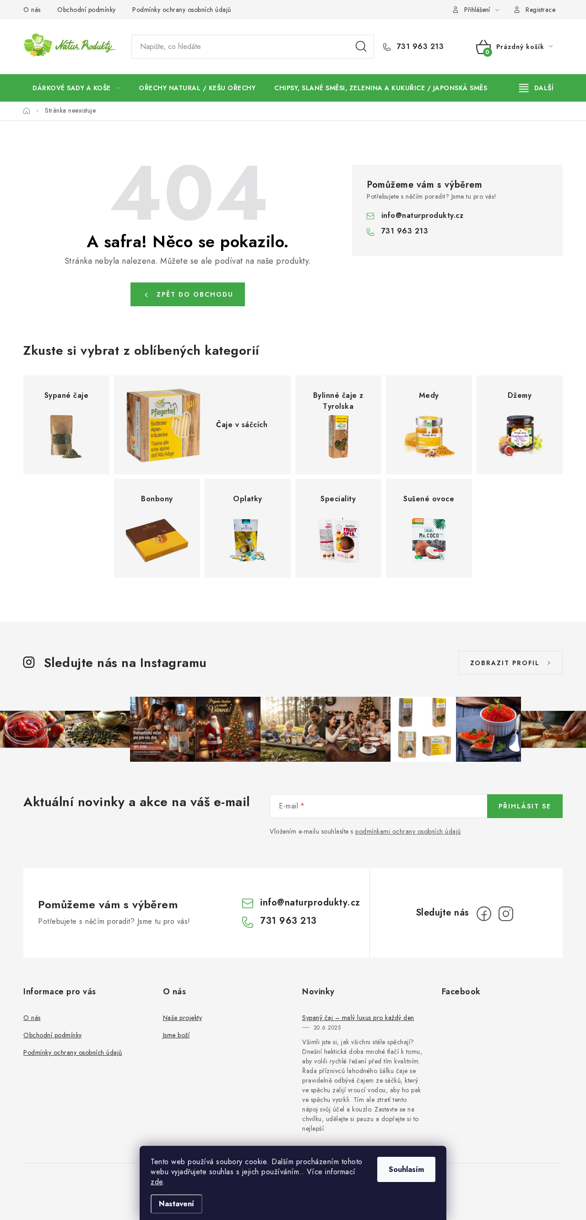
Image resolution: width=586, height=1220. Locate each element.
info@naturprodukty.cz (422, 215)
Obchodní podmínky (86, 9)
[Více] (536, 88)
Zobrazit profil (505, 662)
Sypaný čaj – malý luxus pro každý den (358, 1017)
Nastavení (176, 1203)
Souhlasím (406, 1169)
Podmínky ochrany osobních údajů (181, 9)
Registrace (540, 9)
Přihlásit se (525, 806)
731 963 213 (419, 46)
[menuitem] (76, 88)
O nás (32, 9)
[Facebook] (484, 913)
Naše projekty (182, 1017)
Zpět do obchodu (195, 294)
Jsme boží (176, 1035)
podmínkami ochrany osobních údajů (408, 831)
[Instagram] (506, 913)
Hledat (361, 47)
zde (157, 1182)
